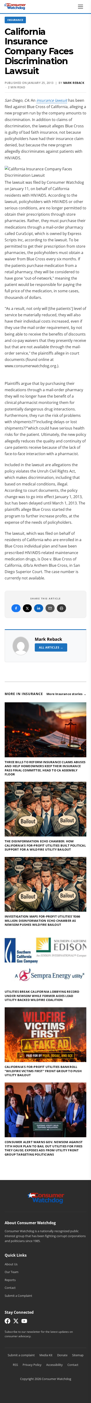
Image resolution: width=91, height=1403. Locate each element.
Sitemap (78, 1355)
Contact (10, 1288)
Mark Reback (48, 639)
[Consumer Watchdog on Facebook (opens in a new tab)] (7, 1322)
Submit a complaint (21, 1355)
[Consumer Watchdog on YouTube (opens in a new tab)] (24, 1322)
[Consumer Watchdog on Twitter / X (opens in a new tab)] (16, 1322)
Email (50, 608)
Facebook (16, 608)
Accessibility (54, 1365)
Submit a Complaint (18, 1296)
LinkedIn (38, 608)
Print (61, 608)
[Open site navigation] (81, 6)
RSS (15, 1365)
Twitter (27, 608)
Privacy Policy (32, 1365)
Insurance (15, 20)
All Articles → (51, 647)
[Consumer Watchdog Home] (45, 1198)
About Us (11, 1264)
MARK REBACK (73, 83)
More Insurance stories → (66, 694)
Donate (62, 1355)
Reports (10, 1280)
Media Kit (45, 1355)
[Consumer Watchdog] (15, 6)
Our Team (11, 1272)
